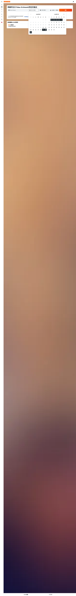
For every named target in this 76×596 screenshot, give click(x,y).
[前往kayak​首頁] (7, 1)
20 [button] (38, 27)
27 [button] (38, 29)
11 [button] (33, 24)
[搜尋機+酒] (1, 11)
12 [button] (35, 24)
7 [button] (40, 22)
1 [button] (51, 19)
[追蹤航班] (1, 16)
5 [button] (61, 19)
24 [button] (30, 29)
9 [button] (45, 22)
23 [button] (45, 27)
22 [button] (43, 27)
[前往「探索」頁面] (1, 14)
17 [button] (30, 27)
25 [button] (33, 29)
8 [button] (51, 22)
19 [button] (35, 27)
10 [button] (30, 24)
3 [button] (56, 19)
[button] (2, 1)
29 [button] (43, 29)
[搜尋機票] (1, 5)
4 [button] (33, 22)
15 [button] (43, 24)
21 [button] (40, 27)
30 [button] (45, 29)
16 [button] (45, 24)
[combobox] (19, 10)
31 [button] (30, 32)
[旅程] (1, 19)
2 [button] (45, 19)
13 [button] (38, 24)
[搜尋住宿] (1, 7)
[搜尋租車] (1, 9)
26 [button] (35, 29)
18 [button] (33, 27)
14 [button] (40, 24)
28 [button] (40, 29)
